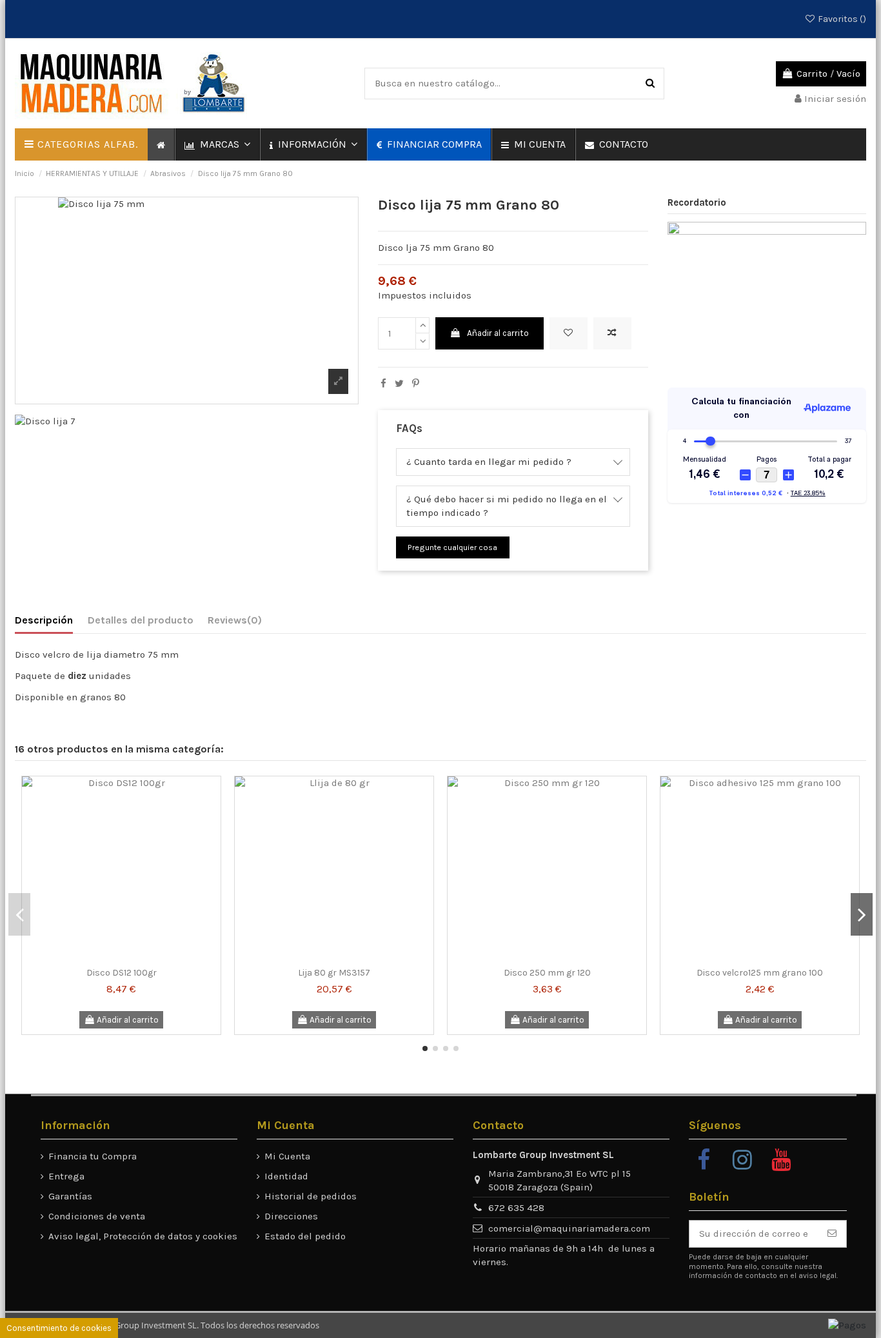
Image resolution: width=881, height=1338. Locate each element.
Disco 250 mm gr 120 (547, 972)
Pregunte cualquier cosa (452, 547)
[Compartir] (383, 383)
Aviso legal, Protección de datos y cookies (142, 1236)
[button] (216, 144)
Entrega (66, 1176)
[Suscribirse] (832, 1234)
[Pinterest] (415, 383)
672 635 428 (516, 1208)
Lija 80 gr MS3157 (334, 972)
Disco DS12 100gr (121, 972)
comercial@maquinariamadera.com (569, 1228)
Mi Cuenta (287, 1156)
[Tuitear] (399, 383)
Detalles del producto (140, 620)
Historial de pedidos (310, 1196)
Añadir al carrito (498, 333)
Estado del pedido (305, 1236)
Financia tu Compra (92, 1156)
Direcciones (291, 1216)
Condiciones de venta (96, 1216)
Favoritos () (841, 19)
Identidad (286, 1176)
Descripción (44, 620)
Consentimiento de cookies (59, 1328)
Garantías (70, 1196)
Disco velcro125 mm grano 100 (760, 972)
